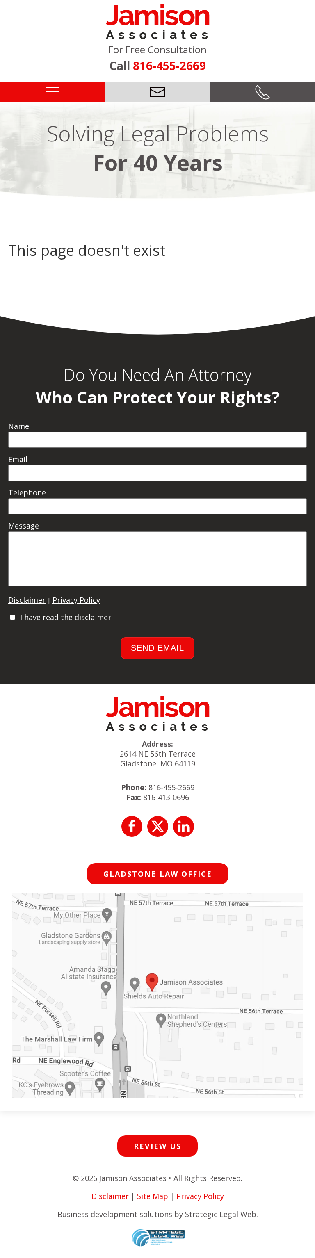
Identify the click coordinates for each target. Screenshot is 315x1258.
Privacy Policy (76, 600)
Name (18, 426)
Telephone (27, 492)
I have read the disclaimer (65, 617)
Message (23, 526)
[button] (52, 91)
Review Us (157, 1146)
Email (17, 459)
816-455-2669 (169, 65)
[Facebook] (131, 826)
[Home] (158, 20)
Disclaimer (27, 600)
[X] (157, 826)
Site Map (152, 1196)
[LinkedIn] (183, 826)
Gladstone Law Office (157, 874)
